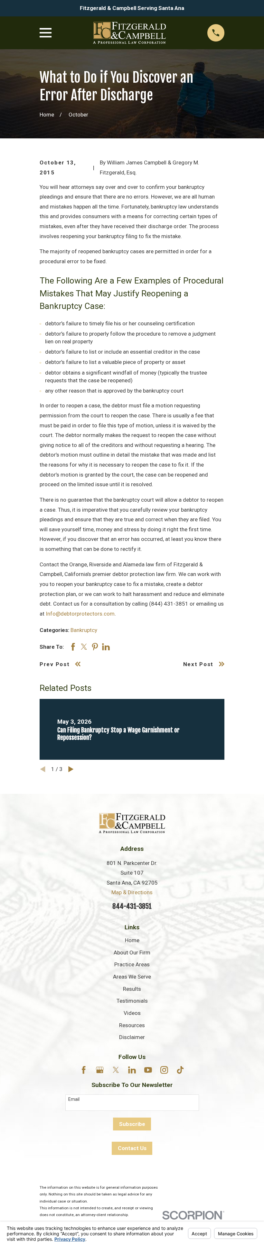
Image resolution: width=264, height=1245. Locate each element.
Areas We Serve (132, 976)
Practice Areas (132, 964)
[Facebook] (84, 1070)
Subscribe (132, 1124)
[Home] (129, 33)
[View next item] (71, 769)
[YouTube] (148, 1070)
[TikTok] (180, 1070)
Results (132, 989)
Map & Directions (132, 892)
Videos (132, 1013)
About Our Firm (132, 952)
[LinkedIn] (132, 1070)
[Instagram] (164, 1070)
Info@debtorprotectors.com (80, 613)
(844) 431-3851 (168, 603)
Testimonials (132, 1001)
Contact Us (132, 1148)
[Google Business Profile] (100, 1070)
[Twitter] (116, 1070)
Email (74, 1099)
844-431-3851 (132, 906)
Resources (132, 1025)
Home (132, 940)
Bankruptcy (84, 630)
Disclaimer (132, 1037)
